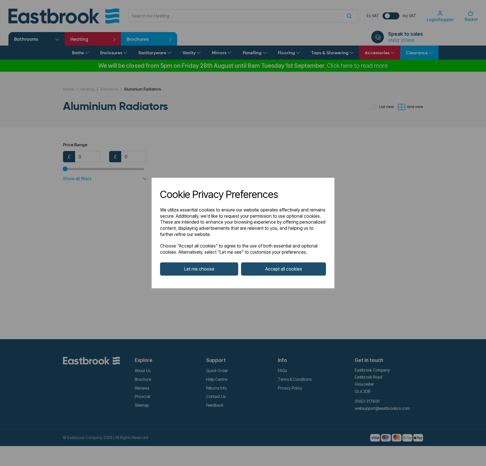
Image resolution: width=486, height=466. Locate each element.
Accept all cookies (283, 269)
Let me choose (199, 269)
